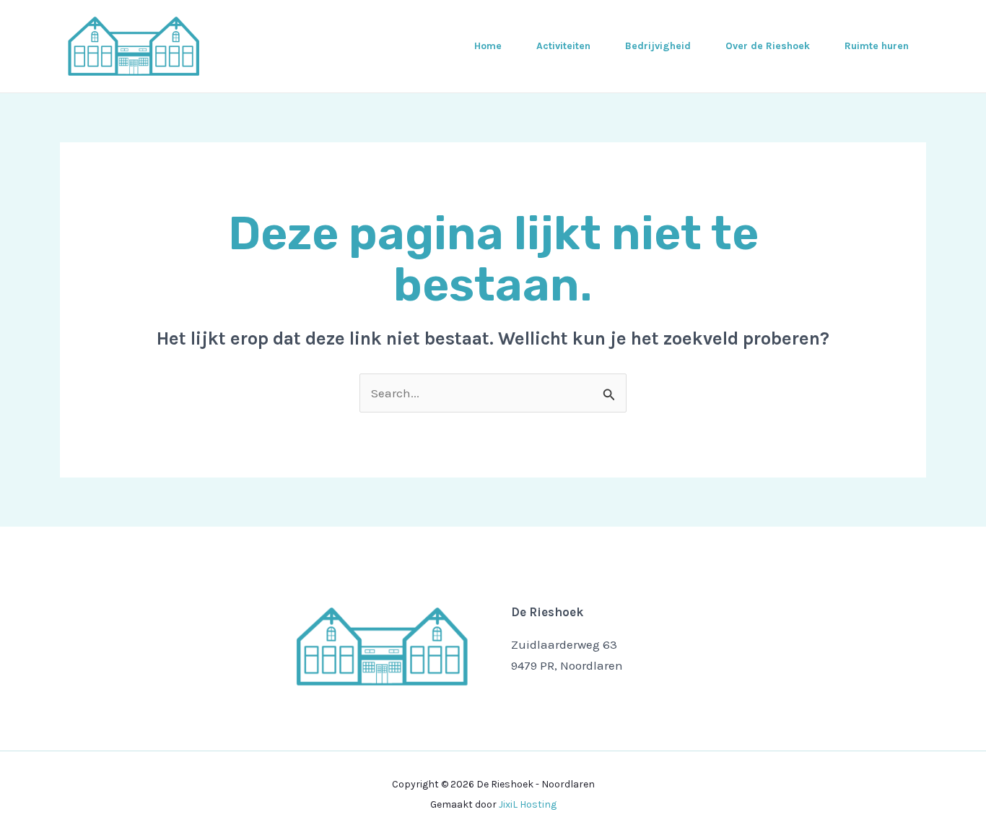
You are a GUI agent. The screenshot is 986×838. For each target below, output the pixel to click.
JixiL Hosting (528, 804)
